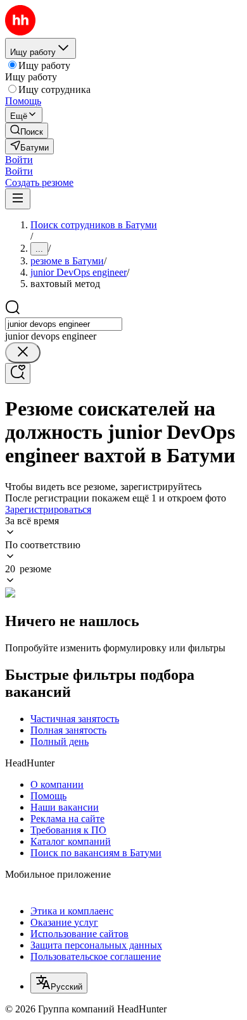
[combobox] (63, 324)
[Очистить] (23, 352)
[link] (26, 130)
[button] (19, 159)
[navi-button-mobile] (17, 198)
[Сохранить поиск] (17, 373)
